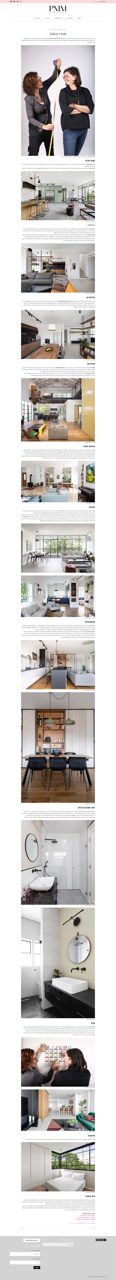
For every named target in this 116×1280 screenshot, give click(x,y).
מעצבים (60, 29)
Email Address (35, 1250)
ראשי (65, 29)
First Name (36, 1259)
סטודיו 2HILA (73, 1223)
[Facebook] (105, 1240)
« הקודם (93, 1228)
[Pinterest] (102, 1240)
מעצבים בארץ (87, 1223)
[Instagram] (100, 1240)
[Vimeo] (97, 1240)
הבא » (22, 1228)
